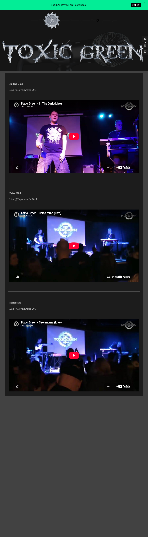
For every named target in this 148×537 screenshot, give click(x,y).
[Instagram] (145, 45)
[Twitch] (145, 52)
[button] (97, 20)
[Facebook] (145, 39)
